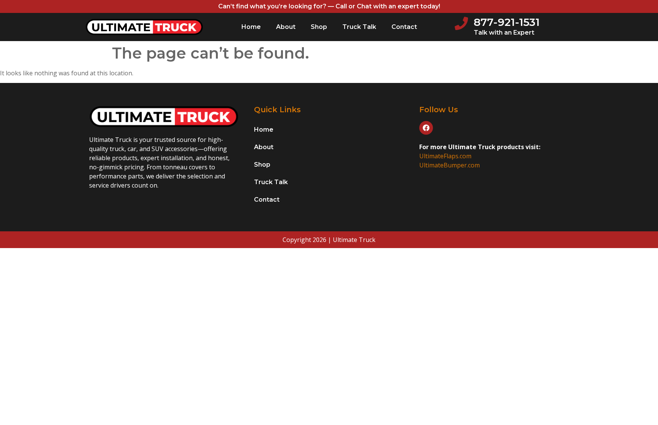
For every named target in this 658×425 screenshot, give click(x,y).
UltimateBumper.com (449, 165)
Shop (319, 26)
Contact (404, 26)
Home (251, 26)
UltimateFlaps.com (445, 156)
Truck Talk (359, 26)
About (285, 26)
